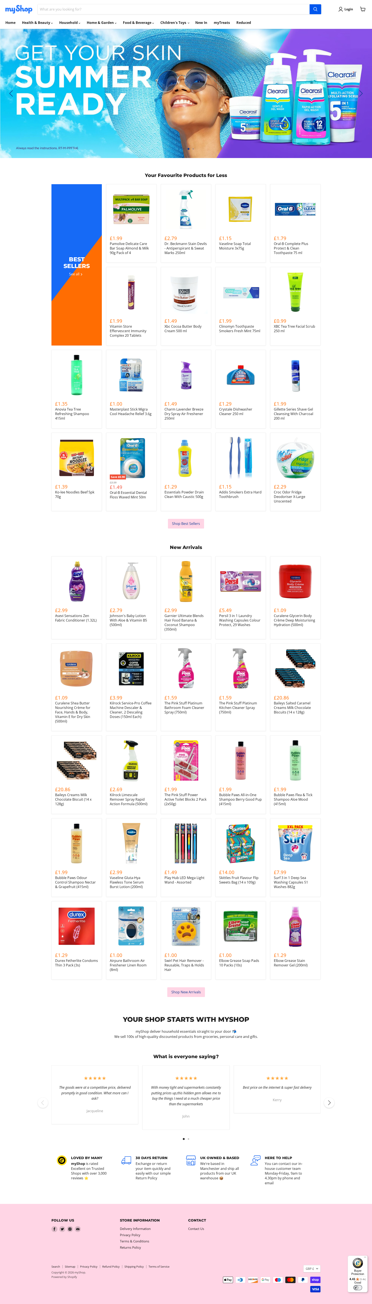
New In (201, 22)
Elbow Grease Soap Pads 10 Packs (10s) (239, 963)
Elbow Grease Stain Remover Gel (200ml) (291, 963)
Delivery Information (135, 1228)
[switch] (357, 1287)
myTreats (222, 22)
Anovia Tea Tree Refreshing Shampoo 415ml (72, 414)
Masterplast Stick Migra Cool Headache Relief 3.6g (131, 411)
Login (348, 9)
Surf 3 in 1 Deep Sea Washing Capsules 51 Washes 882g (291, 882)
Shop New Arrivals (186, 992)
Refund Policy (111, 1266)
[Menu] (365, 1258)
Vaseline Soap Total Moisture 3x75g (235, 246)
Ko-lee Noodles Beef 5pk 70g (74, 494)
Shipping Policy (134, 1266)
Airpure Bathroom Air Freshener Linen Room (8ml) (128, 965)
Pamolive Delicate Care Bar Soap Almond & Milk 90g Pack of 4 (129, 248)
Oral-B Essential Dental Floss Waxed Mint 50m (128, 494)
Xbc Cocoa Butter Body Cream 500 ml (183, 328)
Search (55, 1266)
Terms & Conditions (134, 1241)
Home (10, 22)
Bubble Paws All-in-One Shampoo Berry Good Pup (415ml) (240, 799)
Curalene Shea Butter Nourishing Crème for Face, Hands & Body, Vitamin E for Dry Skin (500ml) (72, 712)
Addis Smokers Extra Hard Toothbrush (240, 494)
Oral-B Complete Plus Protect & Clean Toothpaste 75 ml (291, 248)
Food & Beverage (137, 22)
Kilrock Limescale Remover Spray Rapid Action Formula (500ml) (128, 799)
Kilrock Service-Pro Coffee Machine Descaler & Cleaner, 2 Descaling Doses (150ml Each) (131, 710)
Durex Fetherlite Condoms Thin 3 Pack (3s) (76, 963)
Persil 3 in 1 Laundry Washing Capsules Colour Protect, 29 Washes (239, 620)
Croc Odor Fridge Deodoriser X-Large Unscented (289, 497)
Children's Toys (173, 22)
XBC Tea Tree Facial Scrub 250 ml (294, 328)
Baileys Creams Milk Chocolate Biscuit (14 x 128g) (73, 799)
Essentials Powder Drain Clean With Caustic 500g (184, 494)
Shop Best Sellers (186, 523)
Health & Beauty (36, 22)
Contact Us (196, 1228)
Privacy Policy (130, 1235)
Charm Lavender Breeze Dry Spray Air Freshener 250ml (183, 414)
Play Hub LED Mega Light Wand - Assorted (184, 880)
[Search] (315, 9)
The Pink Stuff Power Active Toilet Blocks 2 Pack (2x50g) (185, 799)
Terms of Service (159, 1266)
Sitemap (70, 1266)
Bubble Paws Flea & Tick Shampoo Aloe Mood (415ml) (293, 799)
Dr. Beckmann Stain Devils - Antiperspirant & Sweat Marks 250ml (185, 248)
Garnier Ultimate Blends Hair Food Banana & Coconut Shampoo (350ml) (184, 622)
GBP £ (310, 1269)
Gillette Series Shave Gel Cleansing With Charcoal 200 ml (293, 414)
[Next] (329, 1103)
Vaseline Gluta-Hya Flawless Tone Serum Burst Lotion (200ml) (127, 882)
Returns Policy (130, 1247)
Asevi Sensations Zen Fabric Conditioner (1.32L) (76, 618)
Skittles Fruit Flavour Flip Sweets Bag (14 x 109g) (239, 880)
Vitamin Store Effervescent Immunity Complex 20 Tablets (128, 331)
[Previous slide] (12, 93)
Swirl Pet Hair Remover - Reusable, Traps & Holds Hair (184, 965)
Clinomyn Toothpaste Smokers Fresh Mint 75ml (239, 328)
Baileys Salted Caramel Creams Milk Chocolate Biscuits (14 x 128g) (292, 708)
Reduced (243, 22)
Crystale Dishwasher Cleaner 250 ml (235, 411)
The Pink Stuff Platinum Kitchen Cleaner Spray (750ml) (238, 708)
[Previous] (43, 1103)
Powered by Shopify (64, 1277)
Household (69, 22)
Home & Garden (101, 22)
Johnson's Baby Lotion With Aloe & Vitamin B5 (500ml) (128, 620)
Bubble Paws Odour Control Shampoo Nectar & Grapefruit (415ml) (75, 882)
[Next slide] (360, 93)
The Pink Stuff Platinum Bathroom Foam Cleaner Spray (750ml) (184, 708)
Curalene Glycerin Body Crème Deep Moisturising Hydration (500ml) (294, 620)
